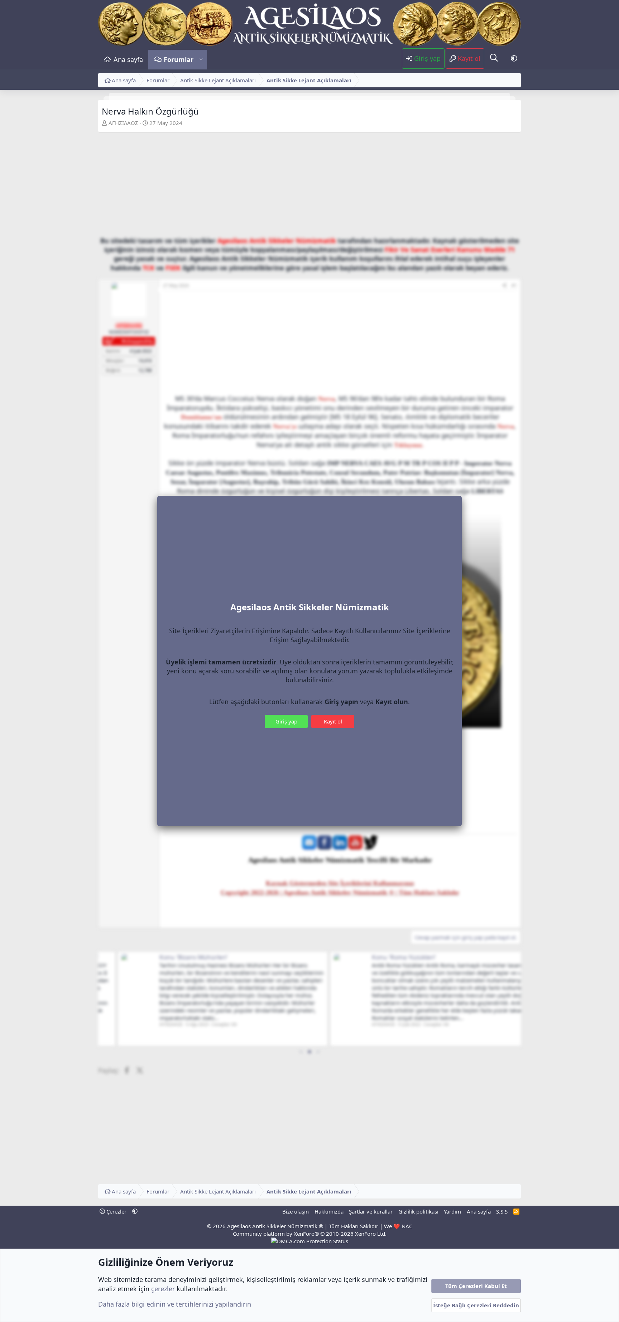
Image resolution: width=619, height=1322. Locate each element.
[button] (201, 59)
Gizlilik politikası (418, 1211)
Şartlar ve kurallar (371, 1211)
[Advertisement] (309, 186)
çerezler (163, 1288)
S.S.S (502, 1211)
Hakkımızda (329, 1211)
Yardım (452, 1211)
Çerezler (115, 1211)
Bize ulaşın (295, 1211)
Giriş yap (286, 721)
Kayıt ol (333, 721)
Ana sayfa (128, 59)
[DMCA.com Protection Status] (309, 1241)
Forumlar (178, 59)
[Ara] (494, 58)
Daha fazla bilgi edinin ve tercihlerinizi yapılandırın (174, 1304)
